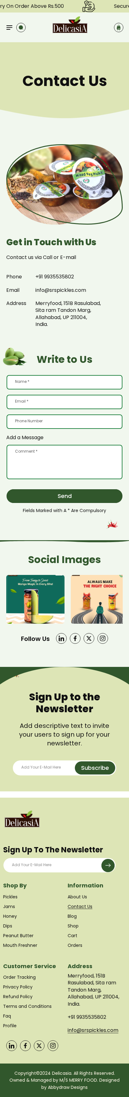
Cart (72, 935)
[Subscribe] (108, 865)
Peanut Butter (18, 935)
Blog (72, 916)
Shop (73, 926)
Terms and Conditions (27, 1006)
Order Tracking (19, 977)
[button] (9, 27)
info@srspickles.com (93, 1030)
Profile (10, 1026)
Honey (10, 916)
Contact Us (80, 906)
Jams (9, 906)
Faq (7, 1016)
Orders (75, 945)
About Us (77, 897)
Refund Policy (18, 996)
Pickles (10, 897)
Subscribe (95, 768)
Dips (7, 926)
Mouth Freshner (20, 945)
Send (65, 496)
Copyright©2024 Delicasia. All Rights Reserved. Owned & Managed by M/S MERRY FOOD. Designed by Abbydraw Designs (64, 1080)
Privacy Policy (18, 987)
